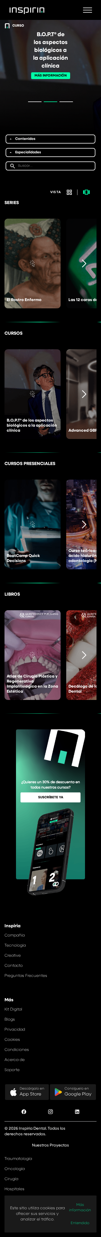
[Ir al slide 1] (35, 101)
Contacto (13, 966)
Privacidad (14, 1030)
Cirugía (11, 1179)
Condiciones (16, 1050)
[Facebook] (24, 1113)
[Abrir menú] (87, 10)
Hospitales (14, 1189)
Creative (12, 956)
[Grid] (69, 192)
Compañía (14, 935)
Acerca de (14, 1060)
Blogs (9, 1020)
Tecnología (15, 946)
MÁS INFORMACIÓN (51, 75)
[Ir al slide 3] (66, 101)
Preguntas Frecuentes (25, 976)
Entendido (80, 1223)
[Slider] (86, 192)
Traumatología (18, 1159)
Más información (80, 1207)
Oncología (14, 1169)
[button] (50, 139)
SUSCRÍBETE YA (50, 797)
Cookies (12, 1040)
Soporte (12, 1070)
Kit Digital (13, 1009)
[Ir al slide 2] (50, 101)
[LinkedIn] (77, 1113)
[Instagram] (50, 1113)
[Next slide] (84, 263)
